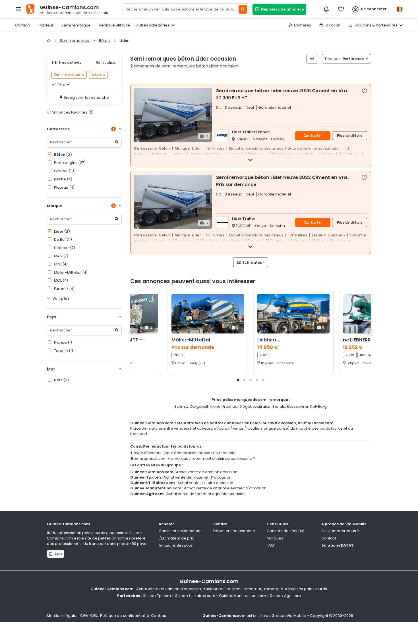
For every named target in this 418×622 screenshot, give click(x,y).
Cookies (158, 615)
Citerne (63, 170)
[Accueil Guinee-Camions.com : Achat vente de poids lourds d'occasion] (49, 40)
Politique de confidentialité (124, 615)
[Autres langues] (399, 9)
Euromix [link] (64, 288)
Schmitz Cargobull (191, 406)
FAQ (270, 545)
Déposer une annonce (234, 530)
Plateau (64, 187)
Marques (275, 538)
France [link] (62, 342)
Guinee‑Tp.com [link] (156, 595)
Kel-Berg (318, 406)
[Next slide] (368, 332)
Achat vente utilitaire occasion (205, 482)
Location (332, 25)
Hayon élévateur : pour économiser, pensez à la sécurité (183, 452)
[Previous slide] (132, 332)
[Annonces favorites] (341, 9)
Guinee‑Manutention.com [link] (242, 595)
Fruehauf (230, 406)
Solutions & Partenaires (376, 25)
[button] (238, 380)
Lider (61, 231)
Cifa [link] (60, 264)
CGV (84, 615)
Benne (62, 179)
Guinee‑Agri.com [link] (285, 595)
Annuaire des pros (176, 545)
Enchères (302, 25)
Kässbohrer (298, 406)
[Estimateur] (312, 58)
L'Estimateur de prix (176, 538)
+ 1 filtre (58, 84)
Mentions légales (62, 615)
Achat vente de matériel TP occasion (197, 477)
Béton (62, 154)
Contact (328, 538)
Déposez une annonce (281, 9)
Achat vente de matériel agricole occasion (206, 493)
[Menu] (18, 9)
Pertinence (344, 58)
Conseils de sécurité (286, 530)
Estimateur (253, 262)
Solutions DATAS (337, 545)
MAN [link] (60, 256)
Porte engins (69, 162)
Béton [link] (96, 75)
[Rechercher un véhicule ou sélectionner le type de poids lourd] (243, 9)
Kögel (245, 406)
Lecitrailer (262, 406)
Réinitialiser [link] (106, 62)
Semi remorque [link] (67, 75)
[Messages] (326, 9)
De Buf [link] (62, 239)
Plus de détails (349, 135)
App (57, 553)
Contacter (312, 135)
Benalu (278, 406)
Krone (215, 406)
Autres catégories (152, 25)
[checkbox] (364, 91)
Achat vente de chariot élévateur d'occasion (225, 488)
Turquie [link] (63, 350)
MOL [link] (60, 280)
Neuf (61, 380)
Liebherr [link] (64, 247)
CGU (94, 615)
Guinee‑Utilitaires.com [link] (195, 595)
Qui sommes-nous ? (340, 530)
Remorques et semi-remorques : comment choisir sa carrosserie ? (193, 458)
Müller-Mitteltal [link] (70, 272)
